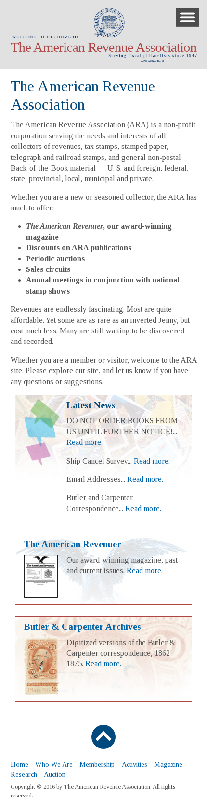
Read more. (84, 442)
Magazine (168, 764)
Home (19, 764)
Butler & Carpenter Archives (82, 627)
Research (24, 774)
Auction (54, 774)
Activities (134, 764)
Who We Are (54, 764)
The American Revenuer (72, 544)
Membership (97, 764)
